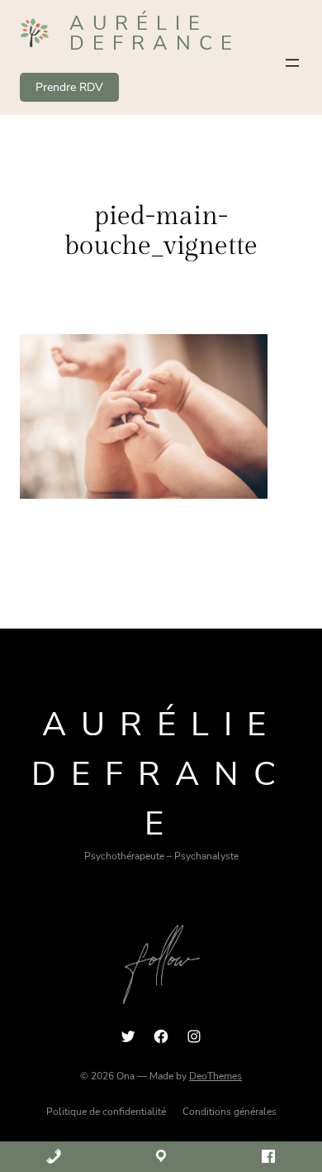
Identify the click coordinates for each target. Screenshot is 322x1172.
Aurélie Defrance (154, 33)
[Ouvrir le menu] (292, 63)
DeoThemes (215, 1076)
